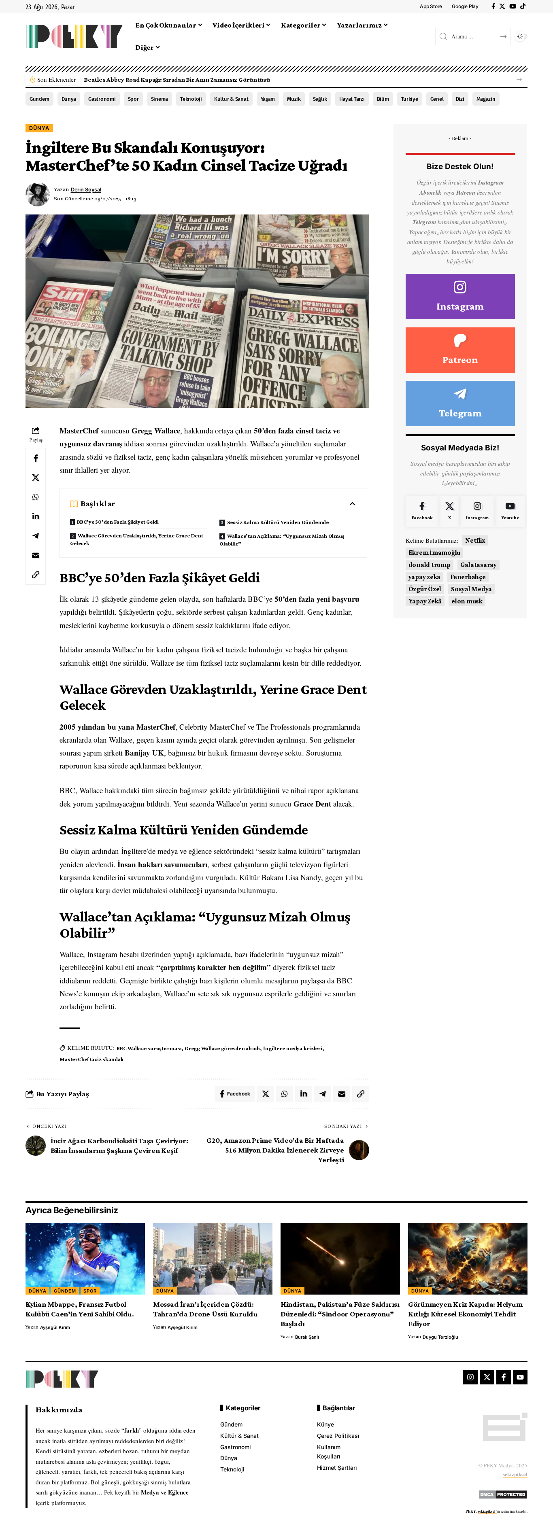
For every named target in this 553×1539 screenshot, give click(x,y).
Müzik (294, 99)
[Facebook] (493, 6)
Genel (437, 99)
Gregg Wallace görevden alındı (222, 1048)
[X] (502, 6)
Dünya (69, 99)
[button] (519, 79)
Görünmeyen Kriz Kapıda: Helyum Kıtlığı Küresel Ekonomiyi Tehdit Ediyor (465, 1314)
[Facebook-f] (503, 1377)
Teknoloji (191, 99)
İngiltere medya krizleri (292, 1048)
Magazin (486, 99)
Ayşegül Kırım (55, 1327)
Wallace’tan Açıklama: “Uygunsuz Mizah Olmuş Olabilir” (281, 540)
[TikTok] (522, 6)
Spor (133, 99)
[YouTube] (512, 6)
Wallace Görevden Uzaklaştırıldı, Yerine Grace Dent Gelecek (136, 539)
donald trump (429, 565)
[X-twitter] (487, 1377)
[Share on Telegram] (35, 536)
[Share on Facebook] (35, 458)
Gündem (39, 99)
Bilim (383, 99)
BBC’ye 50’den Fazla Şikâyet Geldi (118, 521)
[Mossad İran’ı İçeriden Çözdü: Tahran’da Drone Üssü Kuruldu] (212, 1259)
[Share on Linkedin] (35, 516)
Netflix (475, 540)
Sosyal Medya (471, 589)
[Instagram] (460, 297)
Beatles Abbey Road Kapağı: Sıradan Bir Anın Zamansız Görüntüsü (177, 79)
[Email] (35, 555)
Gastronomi (102, 99)
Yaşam (268, 99)
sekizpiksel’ (487, 1511)
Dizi (460, 99)
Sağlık (320, 99)
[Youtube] (510, 511)
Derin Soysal (86, 190)
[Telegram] (460, 403)
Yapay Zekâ (425, 601)
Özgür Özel (425, 589)
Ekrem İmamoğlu (434, 552)
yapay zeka (424, 577)
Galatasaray (478, 565)
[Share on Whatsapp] (35, 497)
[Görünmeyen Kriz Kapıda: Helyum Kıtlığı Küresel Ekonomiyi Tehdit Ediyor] (467, 1259)
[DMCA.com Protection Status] (503, 1493)
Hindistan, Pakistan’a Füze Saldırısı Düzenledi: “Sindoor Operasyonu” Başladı (340, 1314)
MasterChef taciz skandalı (91, 1059)
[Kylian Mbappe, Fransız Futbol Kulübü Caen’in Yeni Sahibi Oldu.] (85, 1259)
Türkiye (409, 99)
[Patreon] (460, 350)
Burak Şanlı (307, 1337)
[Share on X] (35, 477)
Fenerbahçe (468, 577)
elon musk (467, 601)
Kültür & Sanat (231, 99)
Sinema (159, 99)
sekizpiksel (515, 1474)
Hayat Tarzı (352, 99)
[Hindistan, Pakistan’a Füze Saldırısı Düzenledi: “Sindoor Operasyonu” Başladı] (340, 1259)
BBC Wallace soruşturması (149, 1048)
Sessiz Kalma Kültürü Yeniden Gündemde (278, 522)
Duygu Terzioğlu (440, 1337)
